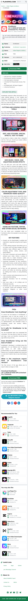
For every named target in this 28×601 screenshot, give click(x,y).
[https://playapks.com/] (7, 592)
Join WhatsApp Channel (10, 569)
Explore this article (9, 92)
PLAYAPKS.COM (9, 1)
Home (3, 6)
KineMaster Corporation (19, 47)
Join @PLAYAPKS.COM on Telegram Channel (15, 396)
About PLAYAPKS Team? (10, 578)
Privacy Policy (7, 586)
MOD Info (5, 73)
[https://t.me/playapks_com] (20, 592)
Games (20, 565)
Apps (12, 565)
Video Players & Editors (12, 6)
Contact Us (6, 582)
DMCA (15, 582)
